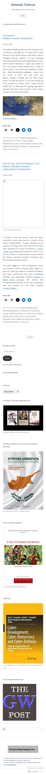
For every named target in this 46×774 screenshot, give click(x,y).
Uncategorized (8, 140)
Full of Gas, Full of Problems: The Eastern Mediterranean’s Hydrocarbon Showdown (21, 166)
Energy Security (25, 143)
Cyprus (24, 140)
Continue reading (10, 118)
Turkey (37, 319)
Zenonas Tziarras (23, 4)
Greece (34, 143)
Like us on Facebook (10, 372)
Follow (7, 358)
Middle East (7, 146)
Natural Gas (29, 319)
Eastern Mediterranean (29, 138)
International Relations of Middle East (16, 310)
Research (24, 146)
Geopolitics (7, 319)
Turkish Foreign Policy (10, 322)
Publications (16, 146)
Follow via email (9, 346)
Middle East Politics (16, 313)
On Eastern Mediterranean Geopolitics (18, 37)
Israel (40, 143)
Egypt (16, 316)
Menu (23, 15)
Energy (16, 143)
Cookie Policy (11, 765)
